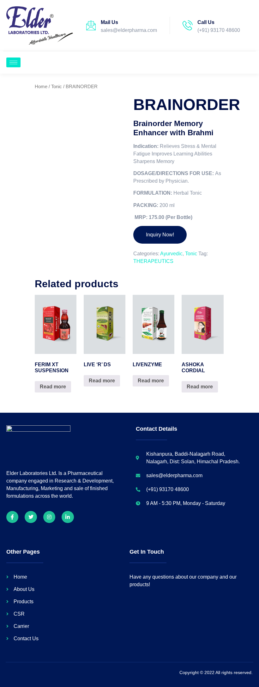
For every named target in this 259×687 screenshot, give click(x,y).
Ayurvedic (171, 253)
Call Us (205, 22)
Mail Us (109, 22)
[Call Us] (188, 25)
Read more (53, 386)
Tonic (56, 86)
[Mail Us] (91, 25)
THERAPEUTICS (153, 261)
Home (41, 86)
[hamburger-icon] (13, 62)
